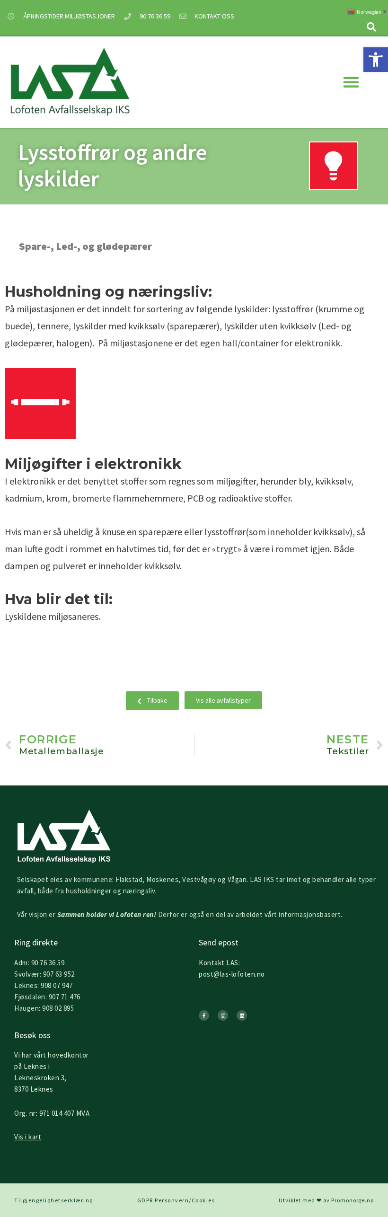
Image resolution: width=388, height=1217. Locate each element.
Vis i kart (27, 1136)
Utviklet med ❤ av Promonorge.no (326, 1200)
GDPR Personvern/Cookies (176, 1200)
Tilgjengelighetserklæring (53, 1200)
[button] (375, 59)
